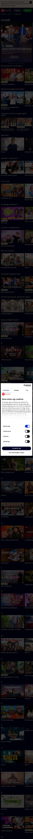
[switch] (27, 431)
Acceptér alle (16, 448)
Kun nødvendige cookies (16, 452)
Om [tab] (27, 390)
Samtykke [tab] (6, 390)
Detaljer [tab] (16, 390)
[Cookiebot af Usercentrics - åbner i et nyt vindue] (23, 385)
